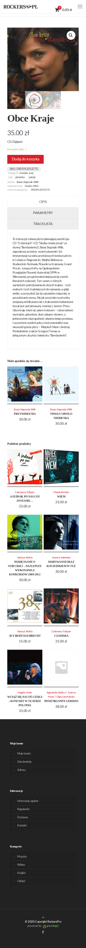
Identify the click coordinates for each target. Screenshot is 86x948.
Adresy (21, 770)
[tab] (43, 202)
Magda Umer (25, 692)
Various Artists (25, 557)
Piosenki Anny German (61, 701)
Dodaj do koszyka (25, 159)
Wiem (61, 496)
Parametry (43, 213)
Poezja (32, 177)
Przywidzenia (25, 413)
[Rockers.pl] (20, 6)
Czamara (61, 635)
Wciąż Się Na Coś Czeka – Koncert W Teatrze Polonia (24, 701)
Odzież (21, 881)
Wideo (21, 865)
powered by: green (43, 926)
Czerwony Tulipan (24, 492)
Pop (31, 173)
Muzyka (23, 173)
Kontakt (22, 825)
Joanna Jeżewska (61, 557)
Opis (43, 202)
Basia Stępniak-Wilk (27, 182)
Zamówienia (24, 761)
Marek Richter (61, 492)
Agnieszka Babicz (56, 692)
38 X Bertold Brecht (25, 635)
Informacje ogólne (27, 801)
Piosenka (19, 177)
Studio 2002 (31, 186)
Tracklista (42, 224)
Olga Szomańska (65, 697)
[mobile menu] (80, 6)
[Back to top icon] (43, 917)
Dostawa (22, 817)
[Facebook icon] (43, 932)
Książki (21, 873)
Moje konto (24, 753)
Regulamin (23, 809)
